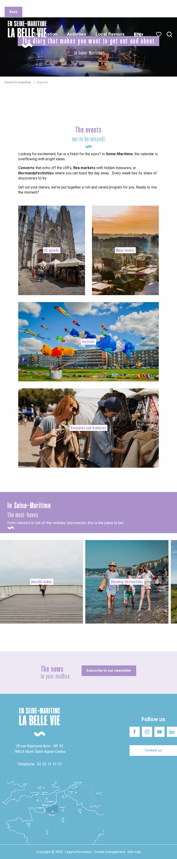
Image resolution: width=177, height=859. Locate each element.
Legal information (78, 852)
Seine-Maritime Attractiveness (24, 4)
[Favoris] (159, 34)
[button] (169, 34)
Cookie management (109, 852)
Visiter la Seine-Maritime (109, 4)
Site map (134, 852)
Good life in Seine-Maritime (69, 4)
